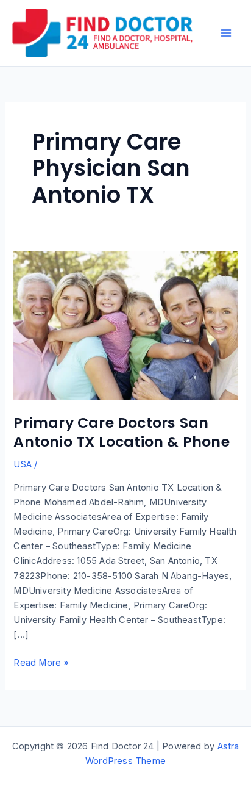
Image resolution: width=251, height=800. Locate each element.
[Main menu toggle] (226, 33)
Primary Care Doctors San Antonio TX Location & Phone (121, 432)
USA (22, 464)
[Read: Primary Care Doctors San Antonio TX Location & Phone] (125, 325)
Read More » (40, 663)
